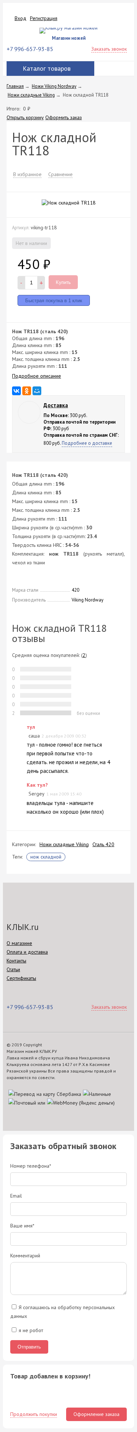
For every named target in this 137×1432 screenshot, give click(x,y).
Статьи (13, 969)
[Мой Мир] (37, 390)
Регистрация (43, 18)
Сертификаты (21, 978)
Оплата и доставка (27, 952)
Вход (20, 18)
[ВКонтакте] (16, 390)
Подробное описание (36, 376)
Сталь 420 (103, 844)
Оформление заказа (96, 1414)
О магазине (19, 943)
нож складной (45, 856)
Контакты (16, 960)
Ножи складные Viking (64, 844)
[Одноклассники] (26, 390)
